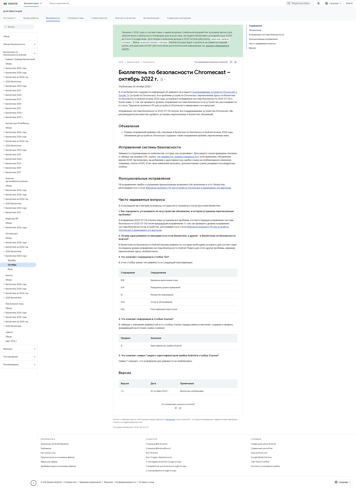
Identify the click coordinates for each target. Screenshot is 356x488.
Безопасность (53, 18)
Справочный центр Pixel (261, 448)
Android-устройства (125, 18)
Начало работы (30, 18)
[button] (16, 44)
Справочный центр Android (263, 444)
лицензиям (170, 419)
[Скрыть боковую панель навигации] (33, 483)
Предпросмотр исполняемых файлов (57, 457)
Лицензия (108, 482)
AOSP (121, 62)
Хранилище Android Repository (55, 444)
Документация (31, 3)
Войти (349, 3)
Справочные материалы (179, 18)
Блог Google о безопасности (159, 457)
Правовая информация (90, 482)
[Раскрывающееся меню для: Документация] (42, 3)
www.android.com (259, 453)
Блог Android (152, 453)
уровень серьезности (185, 156)
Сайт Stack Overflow (260, 461)
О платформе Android (51, 482)
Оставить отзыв (146, 482)
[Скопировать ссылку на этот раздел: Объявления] (142, 126)
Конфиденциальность (126, 482)
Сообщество (70, 482)
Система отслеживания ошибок (265, 466)
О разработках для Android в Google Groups (166, 466)
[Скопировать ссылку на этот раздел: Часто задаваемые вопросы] (168, 200)
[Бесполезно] (235, 62)
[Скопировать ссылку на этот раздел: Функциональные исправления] (173, 178)
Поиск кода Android (59, 3)
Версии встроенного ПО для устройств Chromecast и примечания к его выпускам (188, 188)
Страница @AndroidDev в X (158, 448)
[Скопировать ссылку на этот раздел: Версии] (134, 373)
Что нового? (9, 18)
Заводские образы (49, 461)
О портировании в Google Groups (161, 470)
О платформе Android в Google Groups (163, 461)
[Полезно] (231, 62)
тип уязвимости (165, 156)
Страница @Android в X (156, 444)
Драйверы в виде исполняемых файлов (58, 466)
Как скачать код (48, 453)
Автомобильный (151, 18)
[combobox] (300, 3)
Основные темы (76, 18)
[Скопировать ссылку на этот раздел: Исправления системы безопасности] (183, 147)
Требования (46, 448)
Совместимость (99, 18)
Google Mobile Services (261, 457)
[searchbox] (18, 27)
